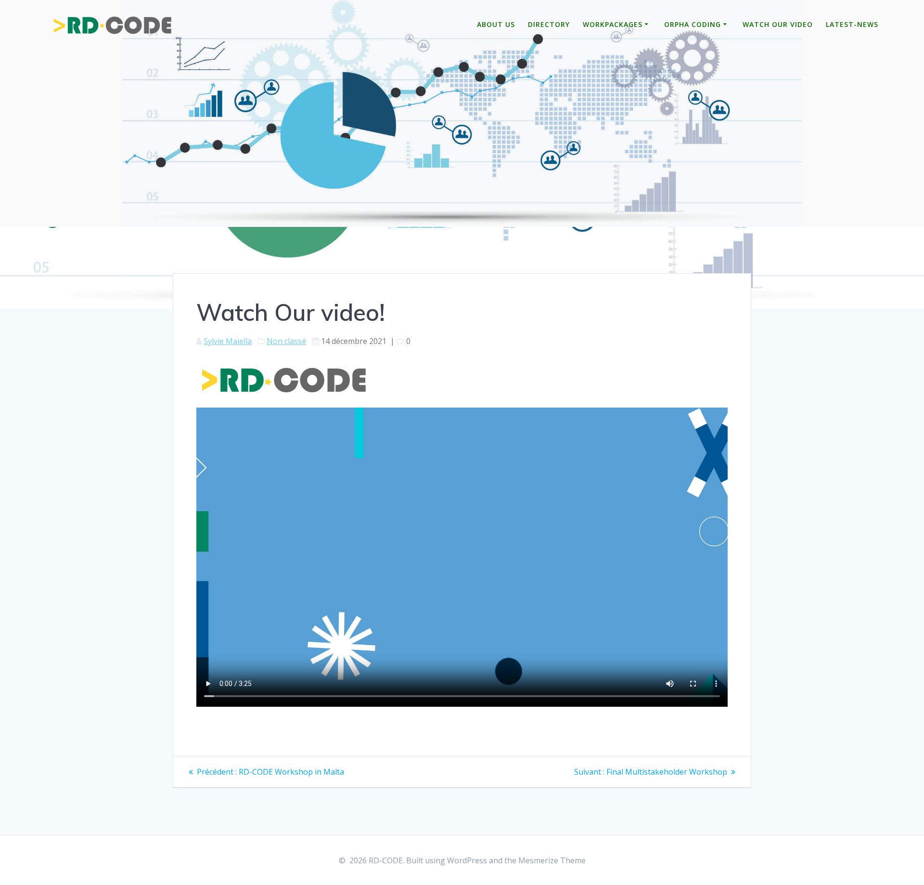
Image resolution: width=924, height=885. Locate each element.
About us (496, 24)
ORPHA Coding (692, 24)
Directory (549, 24)
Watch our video (778, 24)
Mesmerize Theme (552, 860)
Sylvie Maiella (228, 341)
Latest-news (852, 24)
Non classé (286, 341)
